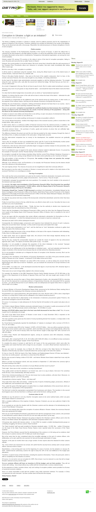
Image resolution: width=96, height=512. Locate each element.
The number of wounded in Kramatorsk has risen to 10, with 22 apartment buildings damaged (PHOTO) (84, 119)
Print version (58, 35)
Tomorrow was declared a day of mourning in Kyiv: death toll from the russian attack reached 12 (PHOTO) (84, 139)
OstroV (11, 491)
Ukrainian (87, 1)
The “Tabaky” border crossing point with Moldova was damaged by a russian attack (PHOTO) (85, 107)
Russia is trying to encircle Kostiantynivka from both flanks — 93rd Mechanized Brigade (85, 126)
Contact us (50, 1)
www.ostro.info (12, 494)
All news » (91, 159)
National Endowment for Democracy (11, 504)
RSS (90, 491)
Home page (42, 1)
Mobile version (78, 1)
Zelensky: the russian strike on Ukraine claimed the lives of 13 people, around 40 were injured (85, 132)
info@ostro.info (51, 492)
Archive (26, 485)
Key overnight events (80, 80)
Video (18, 485)
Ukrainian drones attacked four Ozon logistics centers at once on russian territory (84, 66)
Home (4, 485)
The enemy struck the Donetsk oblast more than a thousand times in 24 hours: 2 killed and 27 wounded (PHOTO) (84, 95)
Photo (11, 485)
